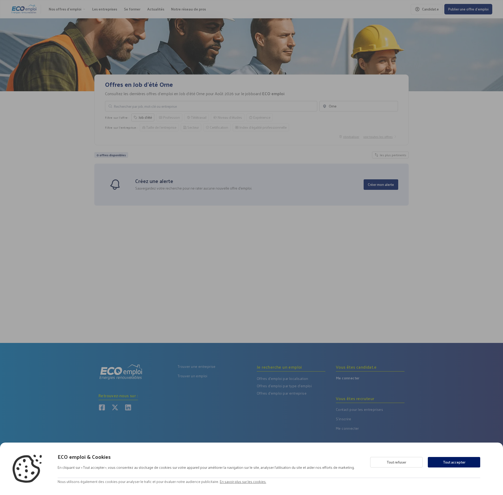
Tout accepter (454, 462)
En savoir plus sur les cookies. (243, 482)
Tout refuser (396, 462)
